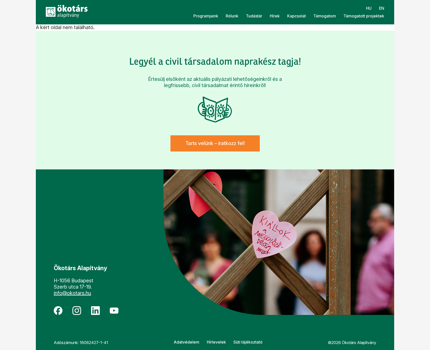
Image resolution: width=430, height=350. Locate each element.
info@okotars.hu (72, 293)
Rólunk (232, 15)
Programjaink (205, 15)
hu (369, 8)
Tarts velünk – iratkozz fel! (215, 143)
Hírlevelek (216, 342)
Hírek (275, 15)
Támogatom (324, 15)
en (381, 8)
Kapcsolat (296, 15)
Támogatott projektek (363, 15)
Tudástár (254, 15)
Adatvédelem (186, 342)
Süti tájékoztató (248, 342)
